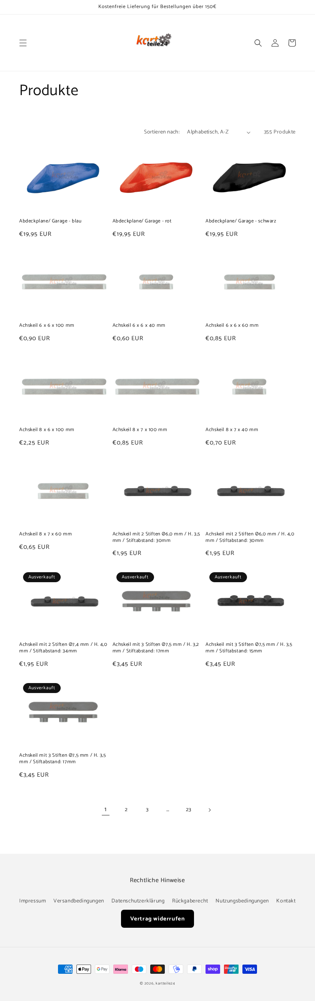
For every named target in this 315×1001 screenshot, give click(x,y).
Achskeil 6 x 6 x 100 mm (47, 326)
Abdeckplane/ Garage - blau (50, 221)
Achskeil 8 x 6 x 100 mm (47, 430)
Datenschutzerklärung (137, 901)
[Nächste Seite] (209, 810)
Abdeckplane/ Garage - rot (142, 221)
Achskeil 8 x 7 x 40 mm (232, 430)
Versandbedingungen (78, 901)
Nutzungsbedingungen (242, 901)
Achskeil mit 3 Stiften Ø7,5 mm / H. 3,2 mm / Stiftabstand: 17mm (156, 648)
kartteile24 (165, 983)
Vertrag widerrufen (157, 919)
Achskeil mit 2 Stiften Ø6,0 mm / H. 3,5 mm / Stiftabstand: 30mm (156, 537)
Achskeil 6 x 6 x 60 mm (232, 326)
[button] (23, 43)
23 (188, 809)
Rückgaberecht (190, 901)
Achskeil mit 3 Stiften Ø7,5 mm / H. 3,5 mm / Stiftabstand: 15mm (249, 648)
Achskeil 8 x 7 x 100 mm (140, 430)
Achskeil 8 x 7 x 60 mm (45, 534)
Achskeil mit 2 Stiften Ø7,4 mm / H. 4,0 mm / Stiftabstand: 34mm (63, 648)
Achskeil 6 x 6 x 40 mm (139, 326)
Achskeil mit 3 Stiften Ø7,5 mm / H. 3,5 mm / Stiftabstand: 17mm (62, 759)
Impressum (32, 901)
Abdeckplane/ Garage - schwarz (241, 221)
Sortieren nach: (161, 132)
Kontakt (285, 901)
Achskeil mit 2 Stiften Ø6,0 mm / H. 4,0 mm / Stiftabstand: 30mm (250, 537)
